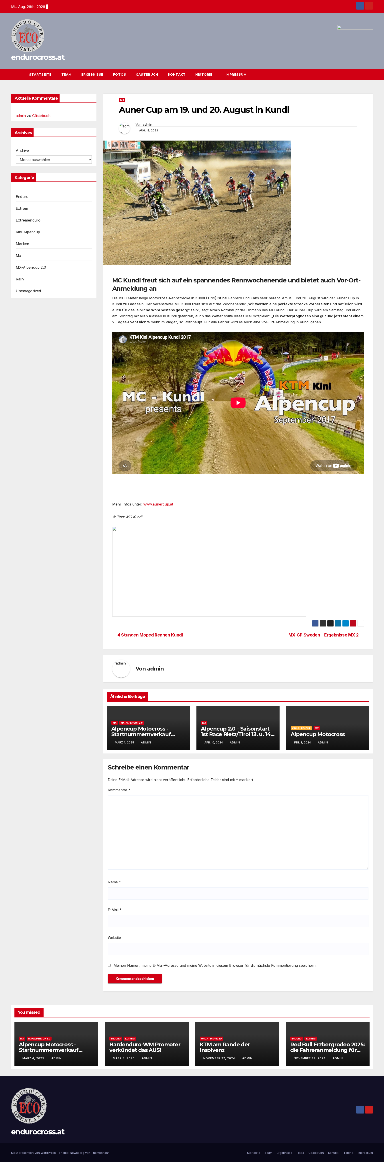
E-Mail (115, 910)
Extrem (22, 208)
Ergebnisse (92, 74)
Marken (22, 244)
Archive (22, 150)
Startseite (40, 74)
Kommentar (119, 790)
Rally (20, 279)
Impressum (236, 74)
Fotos (119, 74)
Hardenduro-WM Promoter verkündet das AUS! (144, 1047)
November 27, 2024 (219, 1058)
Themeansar (100, 1152)
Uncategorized (28, 291)
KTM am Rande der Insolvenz (225, 1047)
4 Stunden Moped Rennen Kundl (150, 635)
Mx (18, 255)
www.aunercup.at (158, 504)
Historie (204, 74)
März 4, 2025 (33, 1058)
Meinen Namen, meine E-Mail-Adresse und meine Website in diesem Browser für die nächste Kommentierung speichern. (215, 965)
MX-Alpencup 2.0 (31, 267)
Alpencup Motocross (317, 734)
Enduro (22, 196)
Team (66, 74)
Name (114, 882)
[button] (361, 74)
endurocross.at (37, 57)
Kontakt (177, 74)
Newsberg (77, 1152)
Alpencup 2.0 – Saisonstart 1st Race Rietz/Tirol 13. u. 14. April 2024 (236, 734)
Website (114, 937)
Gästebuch (147, 74)
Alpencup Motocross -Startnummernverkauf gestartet (141, 734)
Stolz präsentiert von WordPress (34, 1152)
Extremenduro (28, 220)
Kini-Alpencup (28, 232)
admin (21, 115)
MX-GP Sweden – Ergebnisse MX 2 (323, 635)
